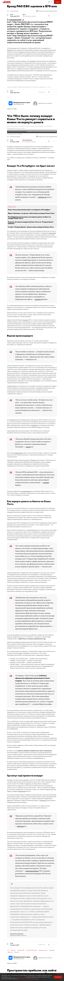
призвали (38, 299)
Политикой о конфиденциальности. (28, 978)
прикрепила (18, 453)
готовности (43, 800)
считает (46, 482)
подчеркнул (20, 826)
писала (28, 447)
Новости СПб (20, 950)
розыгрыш (52, 233)
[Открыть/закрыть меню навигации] (49, 2)
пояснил (25, 320)
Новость (13, 950)
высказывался (26, 491)
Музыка (16, 952)
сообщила (34, 425)
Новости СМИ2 (12, 109)
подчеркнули (42, 197)
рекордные (22, 791)
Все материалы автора (29, 16)
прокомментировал (32, 871)
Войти (58, 2)
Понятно (58, 977)
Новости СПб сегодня (31, 950)
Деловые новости (43, 950)
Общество (10, 952)
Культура (51, 950)
